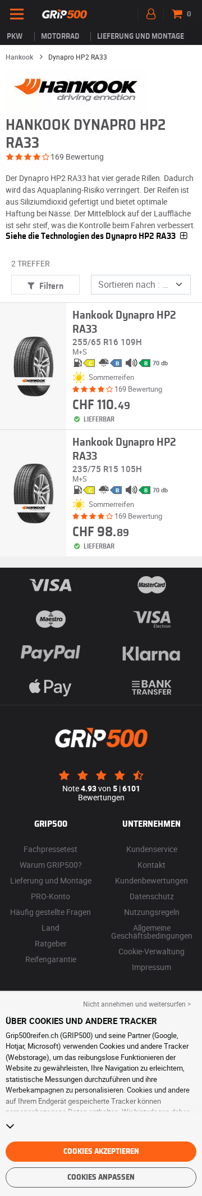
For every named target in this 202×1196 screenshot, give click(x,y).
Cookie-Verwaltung (151, 951)
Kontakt (151, 864)
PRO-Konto (50, 896)
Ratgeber (51, 943)
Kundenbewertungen (151, 880)
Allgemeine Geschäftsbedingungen (151, 931)
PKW (14, 36)
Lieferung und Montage (140, 36)
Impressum (151, 967)
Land (50, 927)
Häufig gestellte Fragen (50, 912)
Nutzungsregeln (152, 912)
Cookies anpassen (101, 1177)
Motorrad (60, 36)
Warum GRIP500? (51, 864)
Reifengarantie (50, 959)
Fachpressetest (50, 849)
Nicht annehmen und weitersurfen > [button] (137, 1003)
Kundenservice (151, 849)
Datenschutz (152, 896)
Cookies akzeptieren (101, 1152)
